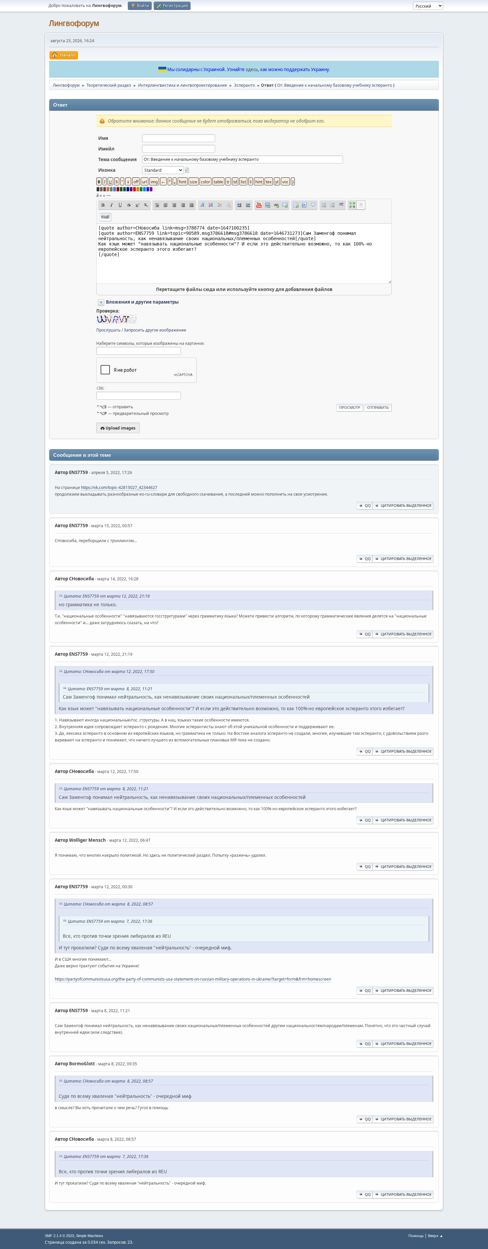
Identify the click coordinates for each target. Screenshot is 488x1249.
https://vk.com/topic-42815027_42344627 (119, 487)
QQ (368, 505)
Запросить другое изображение (155, 330)
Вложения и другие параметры (142, 302)
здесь (252, 69)
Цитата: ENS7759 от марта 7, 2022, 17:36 (110, 921)
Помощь (416, 1235)
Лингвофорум (74, 23)
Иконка (107, 170)
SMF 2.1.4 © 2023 (59, 1236)
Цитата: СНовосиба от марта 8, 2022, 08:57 (108, 904)
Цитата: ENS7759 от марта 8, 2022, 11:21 (110, 689)
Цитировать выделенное (406, 505)
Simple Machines (89, 1236)
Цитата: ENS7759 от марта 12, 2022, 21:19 (107, 596)
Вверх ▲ (435, 1235)
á (97, 195)
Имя (103, 138)
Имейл (106, 149)
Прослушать (108, 330)
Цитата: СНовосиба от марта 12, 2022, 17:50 (109, 671)
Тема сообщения (117, 159)
